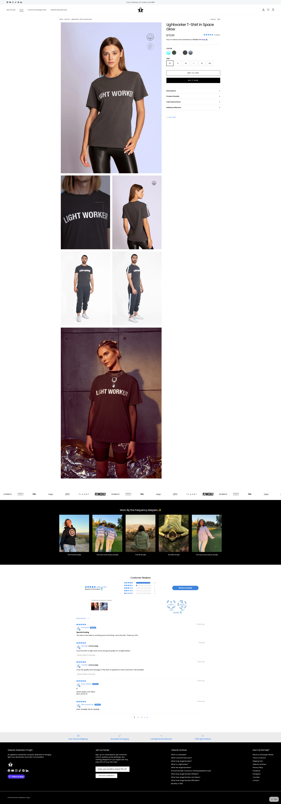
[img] (81, 624)
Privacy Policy (258, 767)
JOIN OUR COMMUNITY (106, 776)
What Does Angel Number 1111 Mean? (185, 774)
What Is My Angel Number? (181, 761)
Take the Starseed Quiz (58, 10)
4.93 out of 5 (101, 587)
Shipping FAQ (258, 761)
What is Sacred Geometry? (181, 758)
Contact (256, 780)
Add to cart (193, 73)
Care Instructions (173, 102)
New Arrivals (11, 10)
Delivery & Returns (173, 107)
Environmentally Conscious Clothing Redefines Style (191, 771)
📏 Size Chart (171, 117)
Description (171, 91)
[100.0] (171, 604)
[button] (128, 583)
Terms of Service (259, 758)
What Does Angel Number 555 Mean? (185, 780)
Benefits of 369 (177, 784)
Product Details (172, 96)
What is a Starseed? (178, 755)
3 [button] (141, 717)
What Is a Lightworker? (179, 764)
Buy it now (193, 80)
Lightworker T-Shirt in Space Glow (81, 19)
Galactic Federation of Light (21, 797)
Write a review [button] (185, 588)
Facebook (256, 771)
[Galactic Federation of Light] (141, 10)
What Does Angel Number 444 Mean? (185, 777)
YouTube (256, 777)
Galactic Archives (259, 764)
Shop (21, 10)
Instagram (257, 774)
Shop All (67, 19)
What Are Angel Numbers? (181, 767)
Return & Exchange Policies (263, 755)
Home (61, 19)
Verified (176, 612)
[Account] (263, 9)
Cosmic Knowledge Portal (37, 10)
